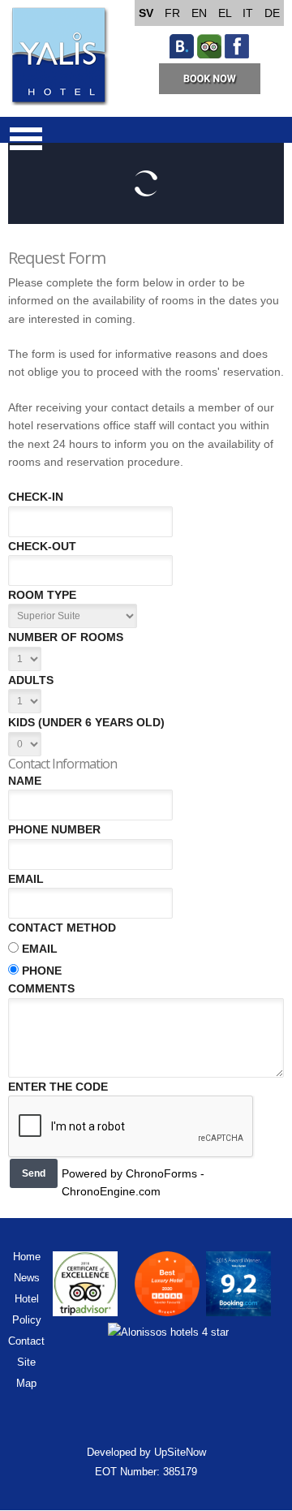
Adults (31, 680)
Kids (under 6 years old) (86, 722)
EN (200, 12)
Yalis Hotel (59, 57)
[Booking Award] (238, 1313)
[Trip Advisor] (209, 54)
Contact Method (62, 927)
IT (249, 12)
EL (226, 12)
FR (174, 12)
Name (24, 780)
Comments (41, 988)
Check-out (42, 546)
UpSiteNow (180, 1452)
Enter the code (58, 1086)
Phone (42, 970)
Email (26, 878)
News (27, 1278)
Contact (26, 1341)
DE (272, 12)
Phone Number (54, 829)
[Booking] (182, 54)
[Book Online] (209, 90)
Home (27, 1257)
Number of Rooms (65, 637)
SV (148, 12)
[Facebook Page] (237, 54)
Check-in (35, 496)
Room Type (42, 594)
